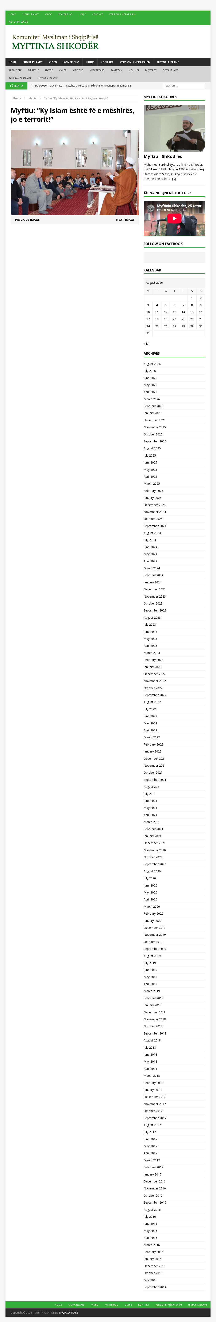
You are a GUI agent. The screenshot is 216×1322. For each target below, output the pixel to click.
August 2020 (152, 871)
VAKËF (62, 70)
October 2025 (153, 434)
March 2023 (152, 653)
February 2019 (153, 998)
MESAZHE (33, 70)
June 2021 (150, 801)
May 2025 (150, 470)
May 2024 (150, 554)
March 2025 (152, 483)
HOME (12, 14)
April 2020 (150, 899)
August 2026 (152, 364)
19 (165, 319)
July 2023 (150, 624)
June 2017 (150, 1139)
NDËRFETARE (97, 70)
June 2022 (150, 716)
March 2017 (152, 1160)
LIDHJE (82, 14)
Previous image (27, 220)
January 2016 (152, 1259)
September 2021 (155, 780)
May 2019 (150, 977)
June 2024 (150, 547)
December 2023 (155, 589)
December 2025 (155, 420)
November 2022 (155, 681)
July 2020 (150, 878)
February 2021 (153, 829)
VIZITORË (78, 70)
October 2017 (153, 1111)
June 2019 (150, 970)
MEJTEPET (151, 70)
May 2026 (150, 385)
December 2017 (155, 1097)
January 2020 (152, 921)
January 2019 (152, 1005)
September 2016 (155, 1202)
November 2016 (155, 1188)
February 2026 (153, 406)
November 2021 (155, 765)
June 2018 (150, 1054)
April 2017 (150, 1153)
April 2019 (150, 984)
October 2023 (153, 603)
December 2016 (155, 1181)
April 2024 (150, 561)
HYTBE (49, 70)
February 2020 (153, 913)
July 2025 (150, 455)
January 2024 (152, 582)
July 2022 (150, 709)
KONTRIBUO (65, 14)
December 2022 (155, 674)
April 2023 (150, 646)
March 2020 (152, 906)
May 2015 (150, 1280)
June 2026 (150, 378)
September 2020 (155, 864)
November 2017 (155, 1104)
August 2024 (152, 533)
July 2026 (150, 371)
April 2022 (150, 730)
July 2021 (150, 794)
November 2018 (155, 1019)
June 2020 (150, 885)
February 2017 (153, 1167)
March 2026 (152, 399)
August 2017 (152, 1125)
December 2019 (155, 928)
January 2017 (152, 1174)
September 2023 (155, 610)
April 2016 (150, 1238)
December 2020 (155, 843)
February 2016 (153, 1252)
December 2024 (155, 505)
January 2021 (152, 836)
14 (183, 312)
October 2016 (153, 1195)
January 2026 (152, 413)
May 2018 (150, 1061)
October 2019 (153, 942)
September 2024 (155, 526)
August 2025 (152, 448)
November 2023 (155, 596)
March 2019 (152, 991)
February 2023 (153, 660)
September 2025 (155, 441)
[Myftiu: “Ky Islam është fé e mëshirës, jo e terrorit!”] (75, 213)
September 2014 (155, 1287)
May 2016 (150, 1231)
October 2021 (153, 772)
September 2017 (155, 1118)
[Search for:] (184, 86)
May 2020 (150, 892)
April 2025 (150, 477)
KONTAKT (97, 14)
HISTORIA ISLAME (18, 21)
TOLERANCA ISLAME (20, 78)
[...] (174, 179)
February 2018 (153, 1083)
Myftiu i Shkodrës (163, 156)
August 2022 (152, 702)
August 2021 (152, 787)
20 (174, 319)
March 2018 (152, 1076)
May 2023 (150, 639)
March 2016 (152, 1245)
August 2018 (152, 1040)
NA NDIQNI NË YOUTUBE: (170, 193)
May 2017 (150, 1146)
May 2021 (150, 808)
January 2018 (152, 1090)
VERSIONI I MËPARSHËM (122, 14)
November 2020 (155, 850)
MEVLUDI (133, 70)
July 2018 (150, 1047)
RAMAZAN (116, 70)
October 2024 (153, 519)
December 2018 (155, 1012)
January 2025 (152, 498)
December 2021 (155, 759)
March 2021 (152, 822)
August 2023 (152, 618)
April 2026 (150, 392)
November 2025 (155, 427)
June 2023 (150, 632)
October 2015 (153, 1273)
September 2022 (155, 695)
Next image (125, 220)
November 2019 (155, 935)
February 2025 (153, 491)
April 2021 (150, 815)
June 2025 (150, 462)
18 (157, 319)
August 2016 (152, 1210)
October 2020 (153, 857)
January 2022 (152, 751)
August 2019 (152, 956)
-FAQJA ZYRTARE (68, 1312)
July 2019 (150, 963)
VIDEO (48, 14)
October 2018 (153, 1026)
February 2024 (153, 575)
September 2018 (155, 1033)
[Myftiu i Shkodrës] (174, 149)
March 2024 (152, 568)
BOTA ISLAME (170, 70)
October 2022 (153, 688)
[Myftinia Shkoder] (108, 41)
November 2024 (155, 512)
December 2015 (155, 1266)
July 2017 (150, 1132)
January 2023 (152, 667)
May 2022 (150, 723)
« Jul (146, 344)
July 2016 (150, 1217)
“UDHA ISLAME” (30, 14)
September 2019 (155, 949)
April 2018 (150, 1069)
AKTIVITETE (15, 70)
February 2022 (153, 744)
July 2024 (150, 540)
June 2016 (150, 1224)
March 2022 (152, 737)
